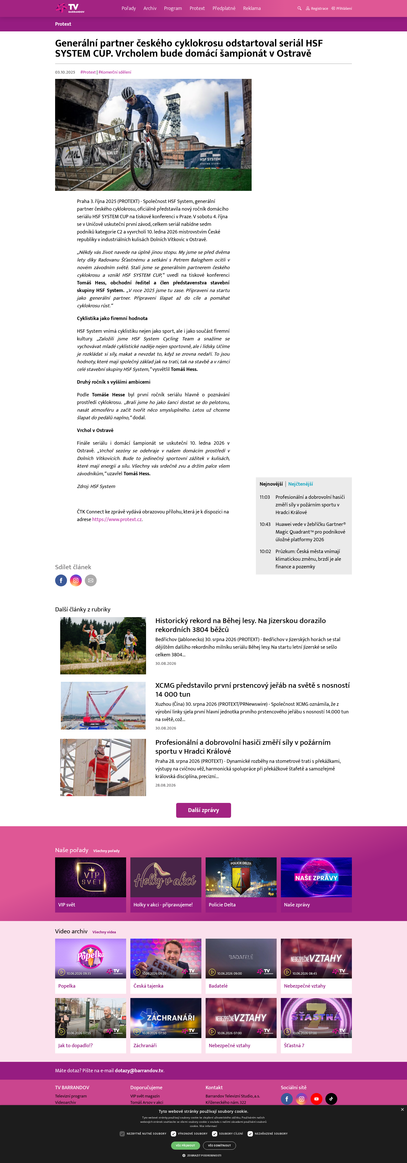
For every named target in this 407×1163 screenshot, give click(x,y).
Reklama (252, 8)
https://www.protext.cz (117, 519)
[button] (203, 1155)
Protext (197, 8)
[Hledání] (300, 8)
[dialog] (203, 1134)
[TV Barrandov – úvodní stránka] (70, 8)
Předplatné (224, 8)
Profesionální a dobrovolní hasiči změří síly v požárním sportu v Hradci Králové (310, 505)
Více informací (208, 1126)
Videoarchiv (65, 1102)
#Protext (88, 72)
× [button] (402, 1109)
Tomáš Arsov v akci (146, 1102)
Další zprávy (203, 810)
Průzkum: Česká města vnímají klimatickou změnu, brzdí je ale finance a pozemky (308, 559)
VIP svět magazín (145, 1096)
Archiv (150, 8)
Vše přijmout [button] (185, 1145)
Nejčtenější (300, 484)
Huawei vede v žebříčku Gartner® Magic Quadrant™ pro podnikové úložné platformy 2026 (311, 532)
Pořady (129, 8)
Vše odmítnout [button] (219, 1145)
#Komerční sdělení (114, 72)
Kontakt (214, 1088)
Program (173, 8)
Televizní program (71, 1096)
